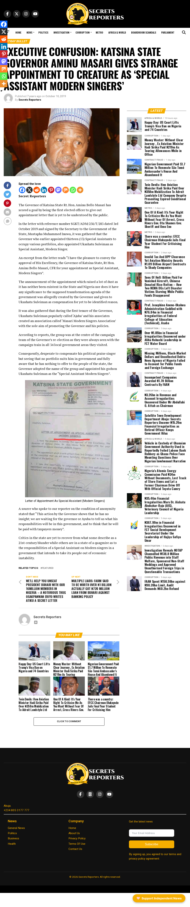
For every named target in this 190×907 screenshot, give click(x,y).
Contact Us (75, 849)
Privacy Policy (77, 838)
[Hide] (1, 90)
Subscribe (151, 844)
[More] (80, 190)
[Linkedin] (44, 190)
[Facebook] (22, 190)
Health (12, 843)
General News (16, 828)
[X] (29, 190)
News (29, 32)
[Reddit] (36, 190)
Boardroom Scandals (143, 32)
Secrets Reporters (30, 99)
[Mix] (65, 190)
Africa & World (117, 32)
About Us (74, 833)
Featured (47, 568)
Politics (43, 32)
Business (13, 838)
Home (18, 32)
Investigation (61, 32)
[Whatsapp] (73, 190)
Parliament (167, 32)
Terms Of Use (76, 843)
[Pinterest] (51, 190)
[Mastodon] (58, 190)
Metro (99, 32)
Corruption (83, 32)
